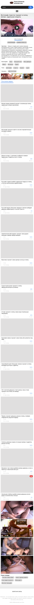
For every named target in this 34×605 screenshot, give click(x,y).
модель (22, 67)
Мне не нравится (13, 39)
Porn (23, 602)
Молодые (10, 64)
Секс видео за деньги (7, 580)
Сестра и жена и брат (8, 577)
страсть (16, 67)
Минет (4, 64)
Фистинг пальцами (7, 583)
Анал (11, 61)
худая (27, 67)
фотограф (8, 67)
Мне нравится (10, 39)
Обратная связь (17, 591)
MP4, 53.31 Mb (12, 71)
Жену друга (18, 580)
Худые (16, 64)
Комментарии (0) (21, 42)
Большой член (18, 61)
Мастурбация (27, 61)
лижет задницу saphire (22, 577)
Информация (11, 42)
